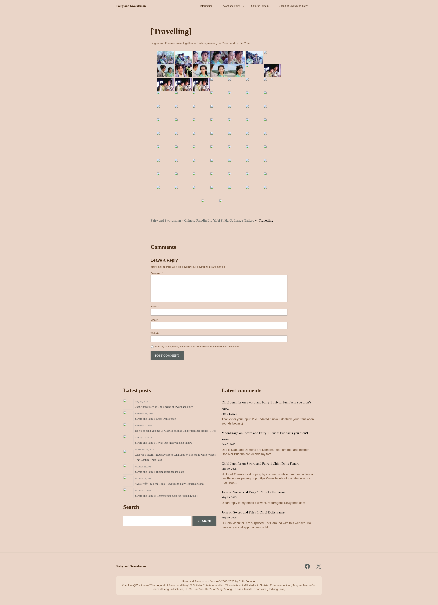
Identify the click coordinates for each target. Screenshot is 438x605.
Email (154, 319)
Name (155, 306)
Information (206, 5)
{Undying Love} (276, 589)
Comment (157, 273)
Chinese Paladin (260, 5)
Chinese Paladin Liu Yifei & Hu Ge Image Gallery (219, 220)
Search (204, 521)
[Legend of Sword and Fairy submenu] (309, 6)
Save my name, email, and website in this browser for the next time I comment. (197, 346)
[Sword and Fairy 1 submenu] (243, 6)
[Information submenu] (214, 6)
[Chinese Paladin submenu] (270, 6)
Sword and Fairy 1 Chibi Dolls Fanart (273, 463)
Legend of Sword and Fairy (293, 5)
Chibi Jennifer (231, 402)
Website (155, 333)
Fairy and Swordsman (131, 6)
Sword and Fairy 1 (232, 5)
